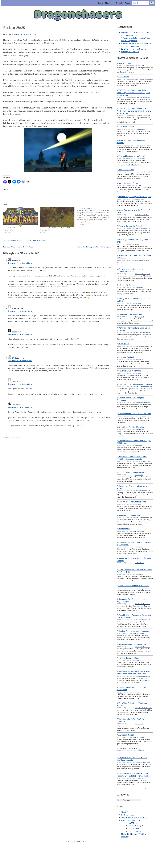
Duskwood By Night (126, 63)
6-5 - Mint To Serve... (126, 285)
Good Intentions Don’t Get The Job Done (134, 414)
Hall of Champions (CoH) (130, 820)
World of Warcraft (39, 240)
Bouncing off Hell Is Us (130, 51)
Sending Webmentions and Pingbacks (133, 631)
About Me (125, 812)
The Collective (133, 828)
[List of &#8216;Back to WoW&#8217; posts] (20, 217)
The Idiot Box (123, 77)
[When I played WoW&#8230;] (95, 216)
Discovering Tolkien (126, 170)
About (127, 3)
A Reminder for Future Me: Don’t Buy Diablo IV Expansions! (135, 39)
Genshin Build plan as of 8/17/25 (134, 817)
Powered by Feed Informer (146, 788)
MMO (21, 240)
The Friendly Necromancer (144, 145)
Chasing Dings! (141, 158)
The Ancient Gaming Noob (143, 97)
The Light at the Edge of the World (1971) (135, 384)
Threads (119, 3)
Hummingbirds (124, 529)
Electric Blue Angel (135, 825)
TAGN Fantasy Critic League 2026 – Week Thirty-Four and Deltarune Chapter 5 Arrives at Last (134, 110)
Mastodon (109, 3)
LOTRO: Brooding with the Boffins (132, 502)
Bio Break (138, 303)
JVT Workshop (139, 563)
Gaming (15, 240)
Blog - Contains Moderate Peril (144, 79)
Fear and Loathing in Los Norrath (131, 156)
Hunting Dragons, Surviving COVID (132, 644)
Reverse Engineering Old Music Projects (134, 197)
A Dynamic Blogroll (126, 735)
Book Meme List (127, 814)
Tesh (14, 260)
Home (100, 3)
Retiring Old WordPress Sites (130, 314)
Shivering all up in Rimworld (129, 371)
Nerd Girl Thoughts (140, 416)
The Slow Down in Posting (129, 748)
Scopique (137, 244)
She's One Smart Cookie (128, 183)
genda (14, 331)
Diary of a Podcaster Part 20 (129, 515)
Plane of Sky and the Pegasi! (130, 226)
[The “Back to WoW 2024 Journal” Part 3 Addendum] (57, 217)
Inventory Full (141, 65)
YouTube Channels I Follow (129, 127)
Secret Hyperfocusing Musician (131, 427)
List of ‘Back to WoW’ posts (12, 228)
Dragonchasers (78, 15)
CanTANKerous (134, 823)
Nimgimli (32, 34)
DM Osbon (16, 358)
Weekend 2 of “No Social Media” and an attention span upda (136, 34)
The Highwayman (135, 831)
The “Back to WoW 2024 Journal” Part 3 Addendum (57, 228)
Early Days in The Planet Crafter (133, 49)
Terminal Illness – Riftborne (129, 658)
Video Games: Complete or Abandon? (133, 586)
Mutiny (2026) (124, 344)
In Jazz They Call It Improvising (131, 472)
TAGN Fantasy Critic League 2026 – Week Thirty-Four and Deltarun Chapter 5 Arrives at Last (133, 92)
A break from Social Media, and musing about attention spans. (136, 45)
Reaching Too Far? (126, 357)
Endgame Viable (140, 129)
